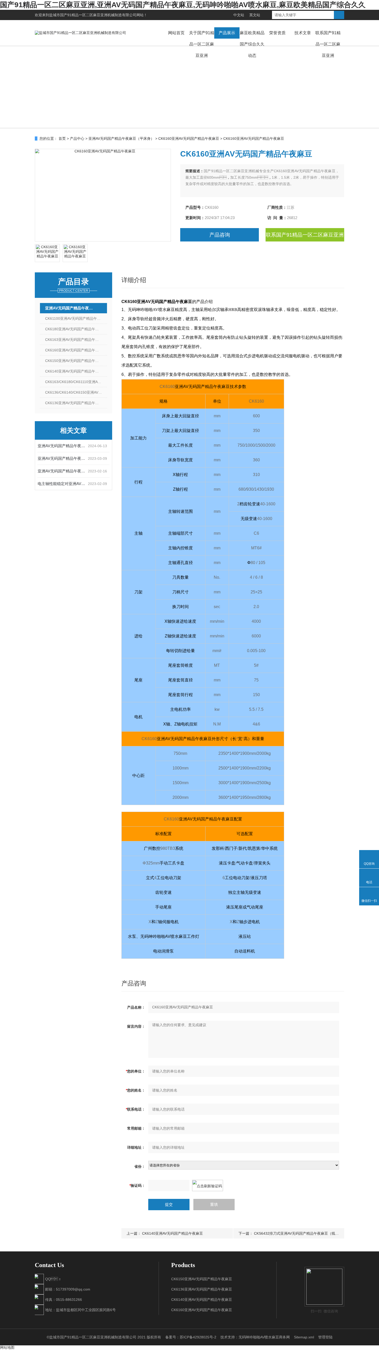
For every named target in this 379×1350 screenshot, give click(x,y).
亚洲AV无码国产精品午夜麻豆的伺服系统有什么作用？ (63, 471)
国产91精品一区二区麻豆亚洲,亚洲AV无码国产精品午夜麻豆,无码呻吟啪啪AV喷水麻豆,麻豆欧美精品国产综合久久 (183, 5)
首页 (62, 138)
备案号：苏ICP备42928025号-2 (190, 1337)
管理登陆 (325, 1337)
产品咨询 (219, 235)
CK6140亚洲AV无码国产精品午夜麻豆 (75, 371)
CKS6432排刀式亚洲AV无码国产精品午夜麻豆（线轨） (298, 1233)
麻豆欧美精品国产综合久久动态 (252, 44)
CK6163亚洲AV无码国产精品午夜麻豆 (75, 340)
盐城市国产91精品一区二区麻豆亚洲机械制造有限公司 (92, 15)
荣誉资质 (277, 33)
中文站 (238, 15)
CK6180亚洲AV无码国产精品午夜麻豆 (75, 329)
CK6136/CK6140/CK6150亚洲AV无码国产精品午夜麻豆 (76, 392)
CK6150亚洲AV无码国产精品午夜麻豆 (75, 361)
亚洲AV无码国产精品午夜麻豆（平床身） (121, 138)
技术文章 (302, 33)
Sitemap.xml (304, 1337)
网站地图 (7, 1347)
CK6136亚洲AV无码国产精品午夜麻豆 (75, 403)
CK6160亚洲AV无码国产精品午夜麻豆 (188, 138)
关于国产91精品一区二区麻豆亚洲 (201, 44)
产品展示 (227, 33)
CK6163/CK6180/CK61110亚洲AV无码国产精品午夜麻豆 (76, 382)
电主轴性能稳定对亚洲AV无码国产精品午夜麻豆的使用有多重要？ (63, 483)
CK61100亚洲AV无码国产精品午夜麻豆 (76, 318)
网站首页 (176, 33)
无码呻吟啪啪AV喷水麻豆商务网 (264, 1337)
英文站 (254, 15)
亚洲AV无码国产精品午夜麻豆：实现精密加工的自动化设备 (63, 446)
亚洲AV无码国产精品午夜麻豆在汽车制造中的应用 (63, 458)
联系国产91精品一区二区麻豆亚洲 (328, 44)
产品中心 (77, 138)
